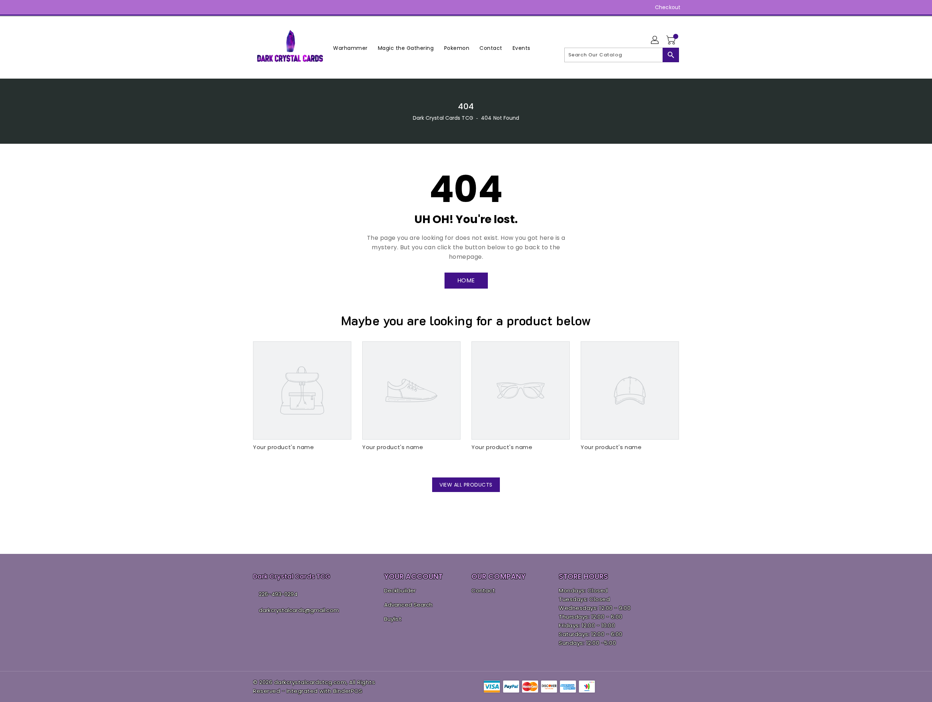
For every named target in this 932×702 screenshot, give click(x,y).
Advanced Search (408, 604)
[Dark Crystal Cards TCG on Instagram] (256, 7)
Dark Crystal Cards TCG (443, 118)
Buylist (393, 619)
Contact (483, 590)
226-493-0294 (278, 594)
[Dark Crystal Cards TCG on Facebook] (242, 7)
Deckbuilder (400, 590)
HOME (466, 280)
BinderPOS (348, 691)
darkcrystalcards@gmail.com (299, 610)
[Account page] (655, 40)
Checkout (667, 7)
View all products (466, 484)
